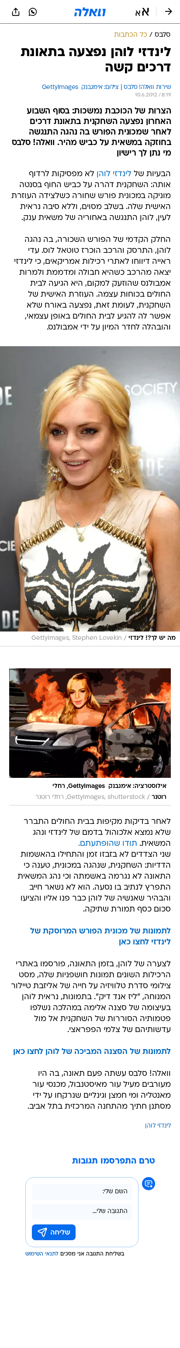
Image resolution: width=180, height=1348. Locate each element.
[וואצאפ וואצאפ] (32, 11)
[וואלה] (90, 11)
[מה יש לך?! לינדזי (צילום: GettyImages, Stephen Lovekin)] (90, 496)
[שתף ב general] (16, 12)
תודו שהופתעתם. (107, 844)
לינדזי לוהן (114, 174)
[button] (142, 12)
